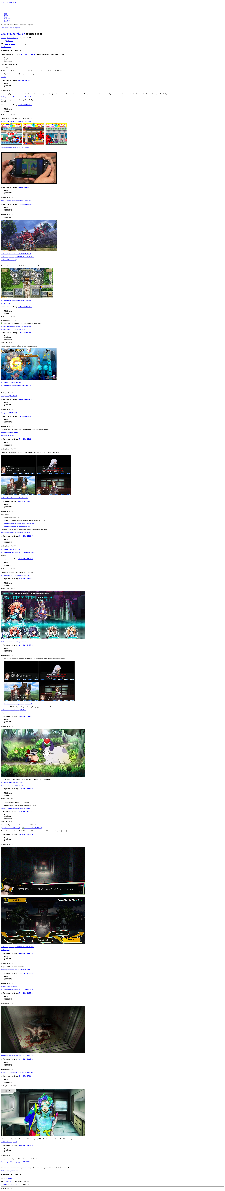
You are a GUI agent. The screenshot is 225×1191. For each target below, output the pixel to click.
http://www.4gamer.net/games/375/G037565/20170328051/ (17, 552)
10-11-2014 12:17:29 (27, 54)
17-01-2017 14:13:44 (25, 439)
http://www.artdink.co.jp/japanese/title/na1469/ (14, 329)
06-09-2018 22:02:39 (25, 1059)
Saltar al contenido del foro (8, 2)
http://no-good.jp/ (5, 950)
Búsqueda (7, 18)
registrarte (12, 44)
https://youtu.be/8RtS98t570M (9, 413)
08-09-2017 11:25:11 (25, 645)
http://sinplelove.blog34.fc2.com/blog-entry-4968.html (16, 97)
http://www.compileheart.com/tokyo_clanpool (13, 642)
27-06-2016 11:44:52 (25, 307)
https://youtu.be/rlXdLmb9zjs (9, 986)
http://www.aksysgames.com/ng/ (10, 1170)
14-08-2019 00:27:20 (25, 1145)
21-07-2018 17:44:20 (25, 973)
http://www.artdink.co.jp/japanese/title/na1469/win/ (15, 575)
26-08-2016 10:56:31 (25, 399)
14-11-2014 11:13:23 (25, 80)
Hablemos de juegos (12, 38)
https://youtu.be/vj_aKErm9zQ (9, 432)
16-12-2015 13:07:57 (25, 204)
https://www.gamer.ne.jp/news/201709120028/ (14, 785)
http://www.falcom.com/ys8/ (8, 260)
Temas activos (5, 27)
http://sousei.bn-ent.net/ (7, 435)
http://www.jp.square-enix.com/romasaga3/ (13, 549)
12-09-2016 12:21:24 (25, 416)
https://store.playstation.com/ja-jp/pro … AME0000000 (16, 1162)
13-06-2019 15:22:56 (25, 1076)
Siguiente (10, 41)
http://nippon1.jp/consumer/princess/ (11, 382)
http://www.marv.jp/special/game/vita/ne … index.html (16, 200)
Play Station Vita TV (13, 33)
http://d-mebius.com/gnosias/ (9, 1142)
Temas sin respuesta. (14, 27)
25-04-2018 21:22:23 (25, 811)
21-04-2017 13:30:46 (25, 559)
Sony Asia (3, 77)
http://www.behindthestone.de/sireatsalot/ (12, 782)
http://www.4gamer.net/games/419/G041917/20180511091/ (17, 947)
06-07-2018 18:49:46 (25, 953)
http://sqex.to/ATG (6, 303)
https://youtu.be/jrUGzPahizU (9, 396)
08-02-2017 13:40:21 (25, 501)
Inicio (5, 14)
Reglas (6, 17)
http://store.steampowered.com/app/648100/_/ (13, 710)
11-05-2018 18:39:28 (25, 834)
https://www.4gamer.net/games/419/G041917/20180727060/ (17, 1055)
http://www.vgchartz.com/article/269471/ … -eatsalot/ (15, 808)
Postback (6, 15)
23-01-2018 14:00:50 (25, 789)
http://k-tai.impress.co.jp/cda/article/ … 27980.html (15, 147)
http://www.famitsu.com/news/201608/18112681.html (16, 385)
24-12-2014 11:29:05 (25, 105)
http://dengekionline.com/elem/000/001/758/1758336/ (15, 969)
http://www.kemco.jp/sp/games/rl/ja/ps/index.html (14, 498)
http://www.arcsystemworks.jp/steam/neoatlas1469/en (15, 532)
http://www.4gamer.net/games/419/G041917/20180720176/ (17, 989)
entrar (6, 44)
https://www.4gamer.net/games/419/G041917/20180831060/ (17, 1072)
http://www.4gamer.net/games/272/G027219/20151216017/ (17, 257)
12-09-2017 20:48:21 (25, 716)
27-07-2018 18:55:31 (25, 993)
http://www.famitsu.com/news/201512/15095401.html (16, 300)
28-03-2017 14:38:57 (25, 536)
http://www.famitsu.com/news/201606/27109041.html (16, 326)
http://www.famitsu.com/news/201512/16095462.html (16, 254)
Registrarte (7, 20)
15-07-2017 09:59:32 (25, 579)
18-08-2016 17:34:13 (25, 333)
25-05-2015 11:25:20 (25, 187)
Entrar (6, 21)
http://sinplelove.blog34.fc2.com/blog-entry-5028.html (16, 121)
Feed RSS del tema (6, 47)
